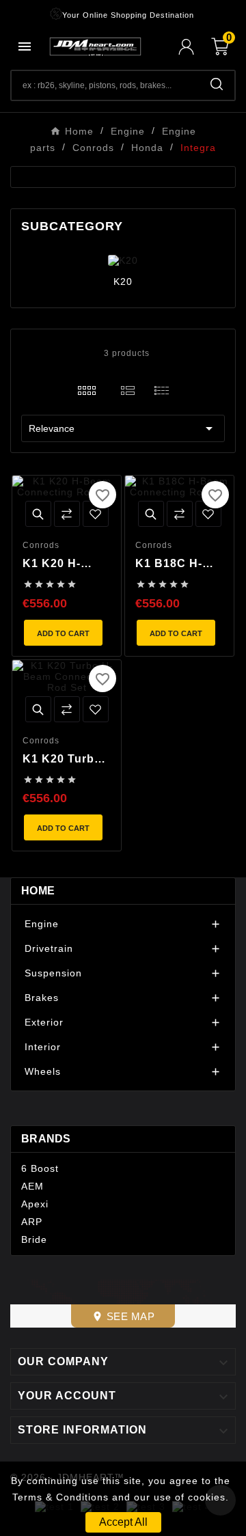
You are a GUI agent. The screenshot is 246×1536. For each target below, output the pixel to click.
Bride (34, 1239)
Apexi (35, 1203)
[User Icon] (194, 47)
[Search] (216, 84)
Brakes (42, 997)
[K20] (123, 259)
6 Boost (40, 1168)
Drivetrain (49, 948)
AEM (32, 1186)
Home (38, 890)
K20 (123, 281)
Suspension (53, 973)
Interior (43, 1046)
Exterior (44, 1022)
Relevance (123, 428)
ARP (31, 1221)
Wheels (43, 1071)
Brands (46, 1138)
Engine (42, 923)
